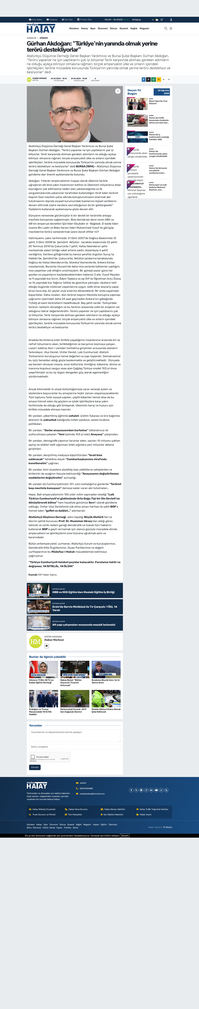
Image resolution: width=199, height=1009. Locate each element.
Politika (67, 827)
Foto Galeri (37, 19)
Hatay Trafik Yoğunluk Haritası (154, 809)
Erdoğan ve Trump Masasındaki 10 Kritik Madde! (40, 712)
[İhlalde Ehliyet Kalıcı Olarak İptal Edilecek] (106, 698)
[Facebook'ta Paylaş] (144, 79)
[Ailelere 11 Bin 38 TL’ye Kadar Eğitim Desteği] (43, 669)
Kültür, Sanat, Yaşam (52, 827)
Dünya (113, 28)
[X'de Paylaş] (148, 79)
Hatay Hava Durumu (78, 809)
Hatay (84, 28)
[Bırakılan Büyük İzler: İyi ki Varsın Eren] (106, 669)
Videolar (53, 19)
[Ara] (166, 28)
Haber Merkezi (54, 639)
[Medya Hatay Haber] (41, 28)
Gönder (35, 767)
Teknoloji (113, 824)
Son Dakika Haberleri (113, 814)
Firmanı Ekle (86, 19)
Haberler (31, 38)
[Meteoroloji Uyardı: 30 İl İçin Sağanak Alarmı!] (74, 698)
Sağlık (133, 28)
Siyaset (124, 28)
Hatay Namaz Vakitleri (114, 809)
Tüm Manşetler (75, 814)
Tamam (125, 835)
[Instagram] (146, 790)
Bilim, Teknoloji (34, 827)
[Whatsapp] (161, 790)
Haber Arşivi (145, 814)
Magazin (144, 28)
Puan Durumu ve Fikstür (44, 814)
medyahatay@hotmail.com (92, 794)
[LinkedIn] (151, 790)
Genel (75, 827)
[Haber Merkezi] (35, 641)
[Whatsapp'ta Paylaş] (153, 79)
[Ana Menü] (171, 28)
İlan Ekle (69, 19)
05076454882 (86, 788)
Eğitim (104, 824)
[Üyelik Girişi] (170, 20)
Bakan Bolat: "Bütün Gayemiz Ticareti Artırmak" (70, 682)
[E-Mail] (46, 646)
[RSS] (166, 790)
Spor (93, 28)
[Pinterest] (141, 790)
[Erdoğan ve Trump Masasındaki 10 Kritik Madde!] (43, 698)
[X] (136, 790)
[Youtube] (156, 790)
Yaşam (96, 824)
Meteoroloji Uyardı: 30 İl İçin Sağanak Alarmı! (73, 710)
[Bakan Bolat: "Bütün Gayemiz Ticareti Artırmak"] (74, 669)
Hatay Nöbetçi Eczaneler (44, 809)
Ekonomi (103, 28)
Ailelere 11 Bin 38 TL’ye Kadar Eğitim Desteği (41, 681)
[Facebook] (131, 790)
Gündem (74, 28)
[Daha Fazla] (159, 79)
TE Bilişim (167, 827)
